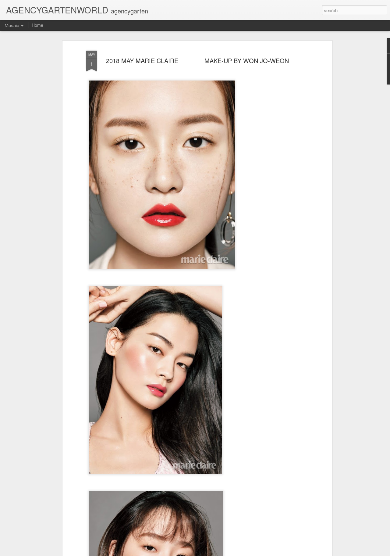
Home (37, 25)
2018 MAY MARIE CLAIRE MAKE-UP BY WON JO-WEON (197, 60)
